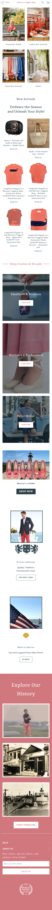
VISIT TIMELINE (26, 825)
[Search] (42, 2)
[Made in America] (26, 617)
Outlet (38, 68)
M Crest (26, 659)
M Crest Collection (26, 562)
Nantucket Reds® (14, 27)
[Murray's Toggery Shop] (26, 2)
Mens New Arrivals (14, 68)
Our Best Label (26, 577)
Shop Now (26, 491)
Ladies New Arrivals (38, 27)
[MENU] (1, 2)
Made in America (25, 647)
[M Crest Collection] (26, 532)
